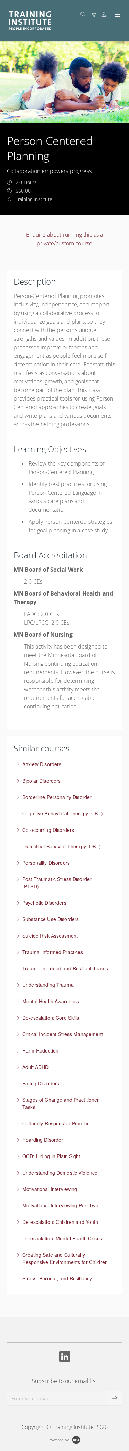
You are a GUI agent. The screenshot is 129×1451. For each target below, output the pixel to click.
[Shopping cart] (94, 14)
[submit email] (115, 1398)
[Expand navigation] (116, 15)
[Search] (84, 14)
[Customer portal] (105, 15)
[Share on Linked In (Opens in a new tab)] (64, 1357)
